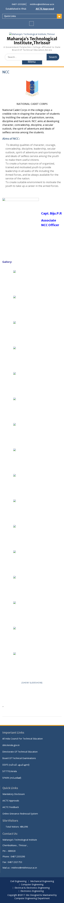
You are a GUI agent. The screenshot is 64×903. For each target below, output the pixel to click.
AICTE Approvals (10, 800)
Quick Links (10, 16)
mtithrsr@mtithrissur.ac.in (42, 4)
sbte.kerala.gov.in (11, 745)
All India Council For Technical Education (22, 738)
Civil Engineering (18, 881)
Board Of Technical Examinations (19, 758)
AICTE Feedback (10, 807)
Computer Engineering (32, 885)
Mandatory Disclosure (13, 794)
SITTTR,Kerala (9, 771)
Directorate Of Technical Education (20, 751)
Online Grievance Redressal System (20, 813)
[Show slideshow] (32, 682)
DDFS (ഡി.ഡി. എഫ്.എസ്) (15, 764)
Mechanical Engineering (42, 881)
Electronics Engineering (32, 891)
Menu (32, 61)
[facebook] (31, 23)
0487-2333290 (19, 4)
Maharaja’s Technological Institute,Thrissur (32, 40)
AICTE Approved (45, 8)
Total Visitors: (13, 826)
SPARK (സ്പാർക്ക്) (11, 777)
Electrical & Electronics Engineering (32, 888)
